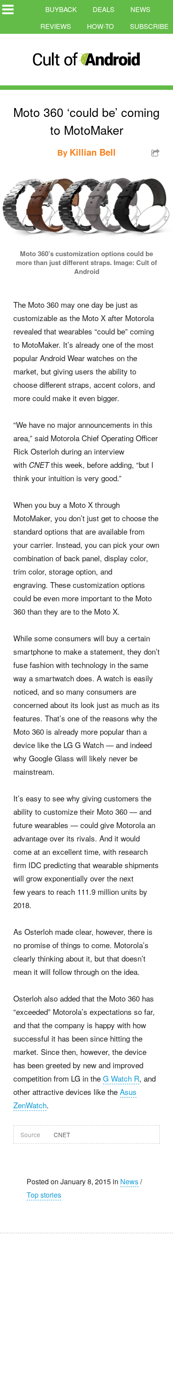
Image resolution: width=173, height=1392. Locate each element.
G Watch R (121, 1078)
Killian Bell (93, 151)
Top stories (44, 1195)
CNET (62, 1134)
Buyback (61, 9)
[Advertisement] (84, 1306)
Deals (103, 9)
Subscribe (149, 26)
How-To (100, 26)
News (140, 9)
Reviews (55, 26)
